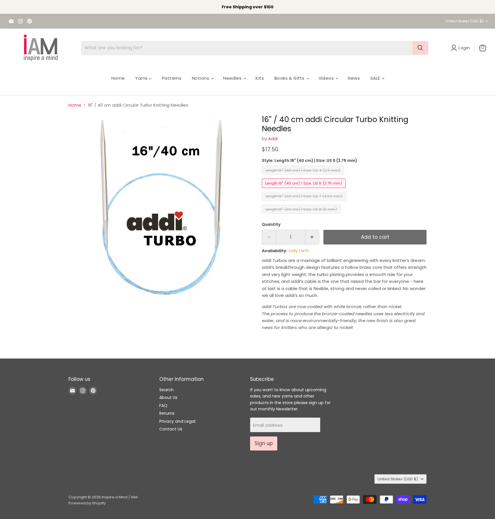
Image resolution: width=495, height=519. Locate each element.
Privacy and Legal (177, 421)
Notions (201, 78)
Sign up (264, 443)
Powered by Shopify (87, 503)
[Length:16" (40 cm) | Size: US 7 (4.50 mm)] (304, 202)
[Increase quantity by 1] (312, 237)
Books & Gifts (290, 78)
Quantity (271, 224)
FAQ (163, 405)
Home (118, 78)
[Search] (420, 47)
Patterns (172, 78)
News (354, 78)
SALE (375, 78)
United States (464, 21)
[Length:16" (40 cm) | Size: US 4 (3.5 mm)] (303, 176)
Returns (166, 413)
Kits (260, 78)
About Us (168, 397)
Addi (273, 139)
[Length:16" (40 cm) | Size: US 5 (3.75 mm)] (304, 189)
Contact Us (170, 429)
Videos (327, 78)
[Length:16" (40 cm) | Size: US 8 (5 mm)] (302, 215)
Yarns (142, 78)
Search (166, 390)
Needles (233, 78)
